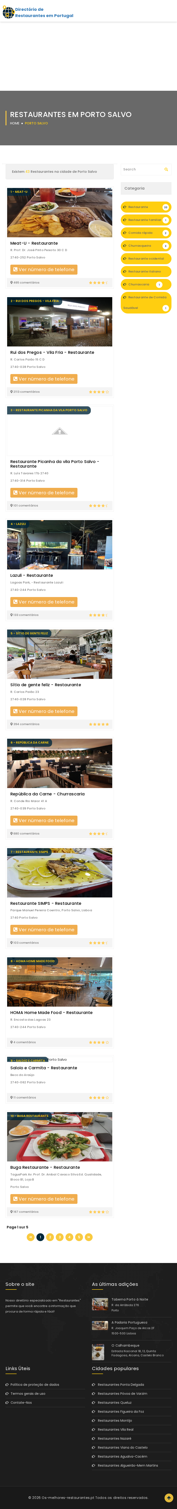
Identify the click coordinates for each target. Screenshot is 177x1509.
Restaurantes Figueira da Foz (119, 1411)
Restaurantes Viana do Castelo (121, 1447)
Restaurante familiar (146, 220)
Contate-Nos (20, 1402)
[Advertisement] (88, 56)
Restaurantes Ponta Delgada (119, 1384)
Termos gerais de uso (27, 1393)
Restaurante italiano (146, 273)
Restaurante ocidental (146, 260)
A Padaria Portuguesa (129, 1322)
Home (14, 123)
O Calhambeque (125, 1345)
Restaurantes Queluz (113, 1402)
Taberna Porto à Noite (130, 1299)
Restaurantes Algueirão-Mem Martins (126, 1465)
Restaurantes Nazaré (113, 1438)
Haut (169, 1498)
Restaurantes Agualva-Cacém (121, 1456)
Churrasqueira (146, 245)
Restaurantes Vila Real (114, 1429)
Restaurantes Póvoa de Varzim (121, 1393)
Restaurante (147, 207)
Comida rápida (146, 233)
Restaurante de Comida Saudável (144, 302)
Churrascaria (143, 284)
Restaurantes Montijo (113, 1420)
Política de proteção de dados (34, 1384)
